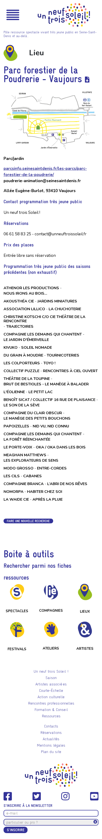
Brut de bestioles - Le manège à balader (46, 384)
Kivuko (11, 347)
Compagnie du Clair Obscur (33, 413)
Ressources (51, 716)
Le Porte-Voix (18, 447)
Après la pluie (47, 499)
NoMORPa (13, 492)
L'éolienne (14, 392)
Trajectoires (19, 326)
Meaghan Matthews (25, 455)
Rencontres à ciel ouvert (70, 371)
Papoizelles (16, 426)
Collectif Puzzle (21, 371)
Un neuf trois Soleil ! (51, 671)
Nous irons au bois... (25, 293)
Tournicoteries (63, 355)
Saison (51, 678)
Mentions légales (51, 745)
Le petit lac (40, 392)
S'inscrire (15, 830)
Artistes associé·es (51, 684)
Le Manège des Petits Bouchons (37, 418)
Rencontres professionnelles (51, 703)
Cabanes (32, 476)
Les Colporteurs (22, 363)
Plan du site (51, 751)
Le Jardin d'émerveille (26, 340)
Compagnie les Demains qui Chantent (43, 334)
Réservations (51, 732)
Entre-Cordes (52, 468)
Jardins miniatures (57, 301)
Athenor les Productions (31, 288)
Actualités (51, 739)
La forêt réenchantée (27, 439)
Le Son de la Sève (22, 405)
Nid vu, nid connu (51, 426)
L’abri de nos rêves (67, 484)
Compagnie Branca (24, 484)
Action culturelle (51, 697)
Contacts (51, 726)
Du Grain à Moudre (23, 355)
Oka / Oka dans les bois (61, 447)
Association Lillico (24, 309)
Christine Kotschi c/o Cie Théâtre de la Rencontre (44, 319)
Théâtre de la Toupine (27, 379)
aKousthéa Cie (19, 301)
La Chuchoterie (65, 309)
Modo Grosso (18, 468)
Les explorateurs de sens (31, 460)
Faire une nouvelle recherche (28, 521)
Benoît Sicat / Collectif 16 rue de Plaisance (49, 400)
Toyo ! (49, 363)
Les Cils (12, 476)
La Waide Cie (16, 499)
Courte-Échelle (51, 690)
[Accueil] (64, 15)
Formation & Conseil (51, 709)
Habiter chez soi (44, 492)
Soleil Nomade (36, 347)
